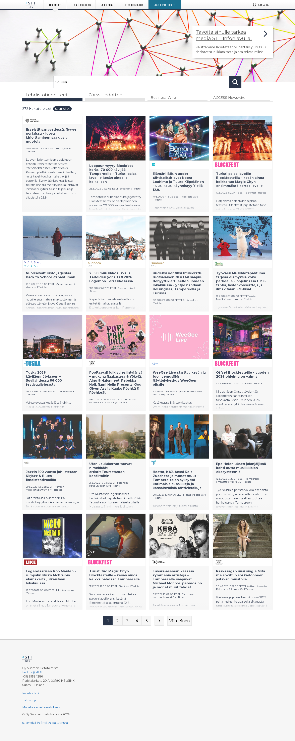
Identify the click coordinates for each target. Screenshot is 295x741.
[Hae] (235, 82)
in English (44, 723)
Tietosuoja (29, 700)
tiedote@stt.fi (32, 672)
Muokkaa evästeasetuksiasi (41, 707)
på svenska (60, 723)
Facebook (29, 693)
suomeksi (29, 723)
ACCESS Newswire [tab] (229, 97)
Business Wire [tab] (163, 97)
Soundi (60, 109)
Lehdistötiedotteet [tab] (46, 95)
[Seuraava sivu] (159, 621)
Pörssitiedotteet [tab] (106, 95)
